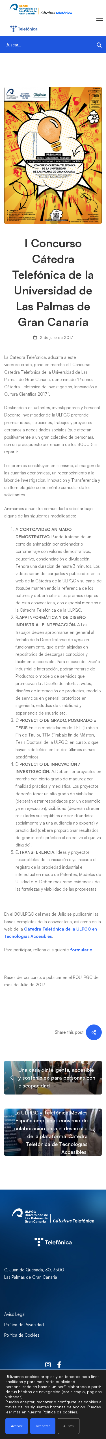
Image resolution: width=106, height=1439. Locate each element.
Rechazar (43, 1426)
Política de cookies (59, 1411)
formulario (81, 949)
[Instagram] (48, 1365)
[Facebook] (59, 1365)
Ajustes (68, 1426)
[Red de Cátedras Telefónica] (53, 1231)
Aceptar (16, 1426)
